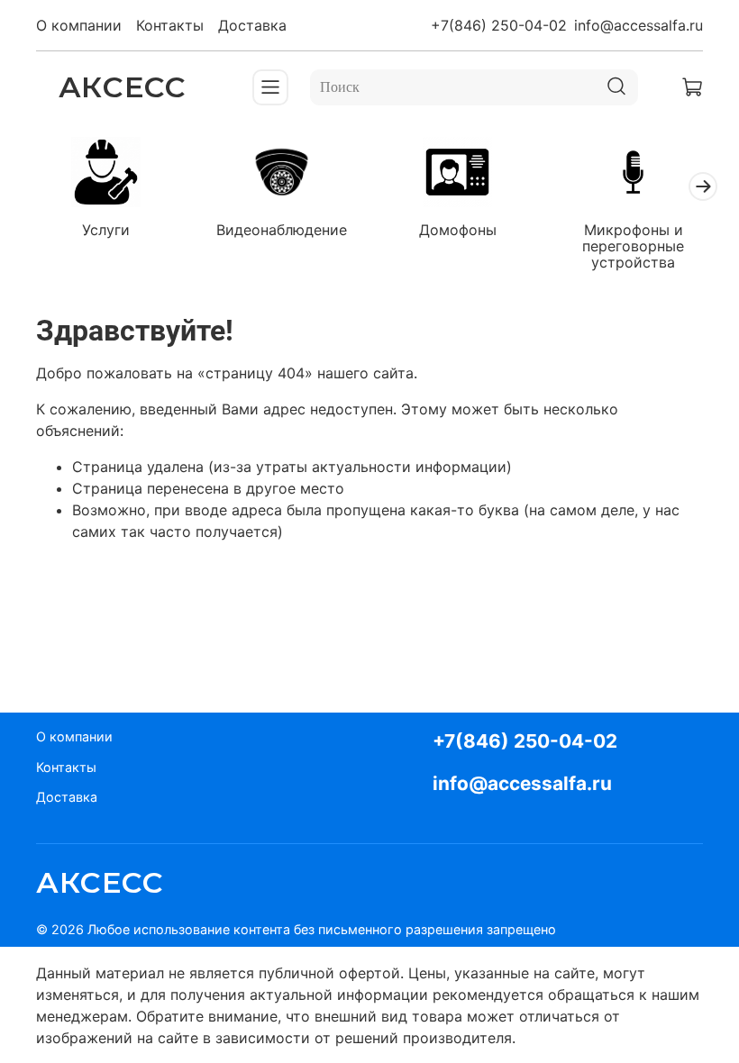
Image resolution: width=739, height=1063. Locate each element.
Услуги (106, 230)
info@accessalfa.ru (638, 25)
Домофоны (458, 230)
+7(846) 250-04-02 (499, 25)
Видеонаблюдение (281, 230)
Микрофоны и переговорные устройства (633, 246)
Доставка (252, 25)
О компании (79, 25)
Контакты (170, 25)
